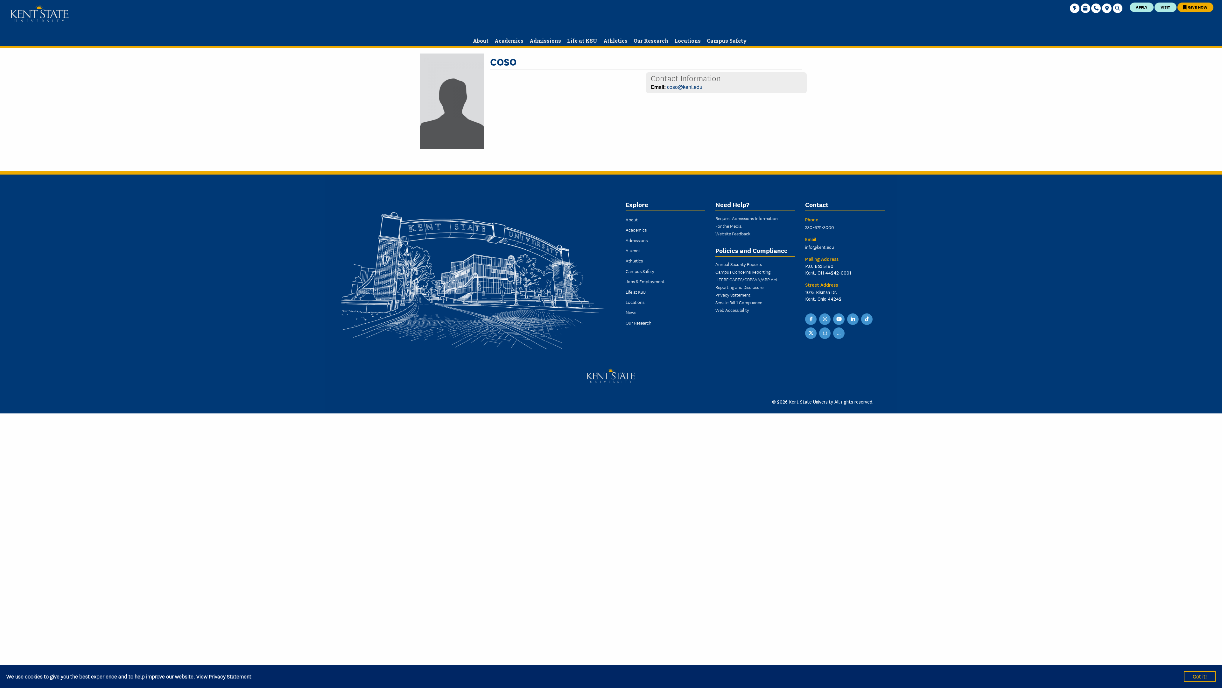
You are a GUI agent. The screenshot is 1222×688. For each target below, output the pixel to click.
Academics (636, 229)
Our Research (638, 322)
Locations (635, 301)
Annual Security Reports (738, 264)
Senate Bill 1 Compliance (738, 302)
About (632, 219)
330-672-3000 (819, 227)
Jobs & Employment (645, 281)
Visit (1165, 7)
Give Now (1197, 7)
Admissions (637, 240)
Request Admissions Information (746, 218)
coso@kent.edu (684, 86)
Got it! (1200, 676)
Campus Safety (640, 271)
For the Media (728, 225)
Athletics (634, 260)
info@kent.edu (819, 246)
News (631, 312)
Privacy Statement (732, 294)
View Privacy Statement (223, 676)
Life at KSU (636, 291)
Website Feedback (732, 233)
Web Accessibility (732, 309)
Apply (1142, 7)
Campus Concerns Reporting (742, 271)
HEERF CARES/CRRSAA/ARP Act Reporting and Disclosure (746, 283)
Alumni (633, 250)
